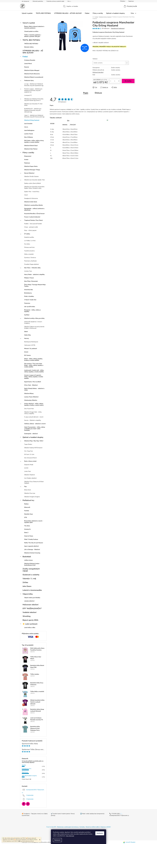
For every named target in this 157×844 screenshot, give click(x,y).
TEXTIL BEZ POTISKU (31, 40)
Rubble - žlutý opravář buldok (33, 224)
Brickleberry (28, 293)
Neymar (26, 67)
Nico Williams (28, 137)
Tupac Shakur (28, 444)
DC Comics (27, 355)
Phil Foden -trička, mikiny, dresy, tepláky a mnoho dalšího (34, 141)
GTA (25, 517)
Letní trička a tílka (29, 627)
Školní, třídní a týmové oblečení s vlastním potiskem (34, 27)
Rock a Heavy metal (30, 461)
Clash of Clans (28, 536)
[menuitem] (27, 13)
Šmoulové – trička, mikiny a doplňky (32, 310)
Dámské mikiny (29, 47)
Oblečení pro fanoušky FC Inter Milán (33, 104)
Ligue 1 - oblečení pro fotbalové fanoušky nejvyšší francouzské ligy (34, 116)
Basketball (27, 556)
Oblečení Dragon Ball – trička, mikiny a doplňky (33, 412)
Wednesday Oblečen (30, 400)
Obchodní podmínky (38, 1)
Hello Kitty (27, 335)
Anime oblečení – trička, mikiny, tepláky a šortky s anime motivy (34, 404)
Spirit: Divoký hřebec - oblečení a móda (34, 389)
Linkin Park (27, 471)
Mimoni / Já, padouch (30, 348)
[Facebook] (24, 804)
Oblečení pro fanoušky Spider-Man (34, 180)
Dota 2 (26, 532)
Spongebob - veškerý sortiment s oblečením (34, 209)
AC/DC (26, 468)
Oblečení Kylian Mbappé (31, 70)
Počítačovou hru (26, 768)
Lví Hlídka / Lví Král (29, 241)
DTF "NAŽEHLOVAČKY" (32, 608)
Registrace (131, 1)
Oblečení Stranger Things (32, 170)
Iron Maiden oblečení (30, 478)
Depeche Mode (28, 465)
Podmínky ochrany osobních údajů (55, 1)
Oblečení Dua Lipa (29, 493)
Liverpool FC (28, 95)
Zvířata (25, 582)
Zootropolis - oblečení (31, 434)
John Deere (27, 586)
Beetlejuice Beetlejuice (31, 342)
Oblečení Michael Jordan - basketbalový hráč (32, 564)
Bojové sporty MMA (30, 620)
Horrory (26, 338)
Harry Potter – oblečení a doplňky (34, 274)
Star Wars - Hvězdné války (32, 268)
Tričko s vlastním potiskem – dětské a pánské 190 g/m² (32, 35)
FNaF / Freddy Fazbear (31, 539)
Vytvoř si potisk (29, 23)
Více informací (70, 836)
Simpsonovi (27, 156)
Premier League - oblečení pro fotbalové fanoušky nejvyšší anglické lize (33, 90)
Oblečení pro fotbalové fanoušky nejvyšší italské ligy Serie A (33, 99)
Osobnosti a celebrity (31, 575)
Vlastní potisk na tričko (31, 31)
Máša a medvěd (28, 254)
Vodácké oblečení (29, 612)
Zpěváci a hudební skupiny (33, 437)
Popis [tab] (85, 93)
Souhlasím (100, 833)
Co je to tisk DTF (51, 827)
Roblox (26, 504)
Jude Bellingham (29, 130)
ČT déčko (27, 234)
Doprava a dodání (105, 827)
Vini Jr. (26, 127)
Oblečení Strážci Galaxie (31, 176)
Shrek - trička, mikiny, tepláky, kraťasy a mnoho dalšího (33, 359)
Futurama (27, 303)
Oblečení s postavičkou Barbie (33, 205)
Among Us (27, 529)
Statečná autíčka (29, 237)
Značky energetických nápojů (31, 570)
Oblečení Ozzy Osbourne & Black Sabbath (34, 482)
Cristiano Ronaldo (29, 60)
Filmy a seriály (28, 152)
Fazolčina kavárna (29, 251)
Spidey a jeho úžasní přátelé (32, 183)
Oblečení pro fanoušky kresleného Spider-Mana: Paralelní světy (34, 187)
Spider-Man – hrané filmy (31, 192)
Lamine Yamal (28, 134)
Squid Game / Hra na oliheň (32, 382)
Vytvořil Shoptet (130, 842)
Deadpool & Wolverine (31, 198)
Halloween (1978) (29, 345)
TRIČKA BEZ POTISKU (31, 44)
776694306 (29, 795)
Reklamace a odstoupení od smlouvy (68, 827)
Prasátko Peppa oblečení (31, 264)
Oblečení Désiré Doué (31, 145)
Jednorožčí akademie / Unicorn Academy (33, 322)
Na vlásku (27, 244)
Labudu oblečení (29, 601)
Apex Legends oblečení (31, 546)
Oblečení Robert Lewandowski (33, 77)
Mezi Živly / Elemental (31, 281)
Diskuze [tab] (98, 93)
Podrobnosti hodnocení (118, 28)
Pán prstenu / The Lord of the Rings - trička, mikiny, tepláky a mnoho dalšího (33, 365)
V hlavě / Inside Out (30, 300)
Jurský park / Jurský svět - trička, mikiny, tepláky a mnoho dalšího (34, 371)
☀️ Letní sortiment (30, 624)
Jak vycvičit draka (29, 306)
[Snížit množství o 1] (110, 81)
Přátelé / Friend (29, 278)
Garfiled (26, 315)
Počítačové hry (28, 500)
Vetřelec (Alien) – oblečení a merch (35, 424)
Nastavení (57, 840)
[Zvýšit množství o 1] (119, 81)
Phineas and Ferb (29, 247)
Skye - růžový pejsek (30, 230)
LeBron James (28, 560)
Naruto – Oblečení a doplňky (32, 420)
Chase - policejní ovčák (31, 227)
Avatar (26, 159)
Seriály (24, 765)
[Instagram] (28, 804)
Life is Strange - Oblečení (32, 549)
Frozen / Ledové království (32, 217)
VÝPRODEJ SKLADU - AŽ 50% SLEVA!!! (33, 52)
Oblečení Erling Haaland (31, 120)
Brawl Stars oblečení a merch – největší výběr (33, 521)
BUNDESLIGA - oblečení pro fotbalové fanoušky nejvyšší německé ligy (32, 110)
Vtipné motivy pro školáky (32, 598)
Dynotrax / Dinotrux (30, 257)
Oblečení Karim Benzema (32, 74)
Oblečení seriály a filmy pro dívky (34, 318)
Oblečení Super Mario (30, 166)
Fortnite (26, 511)
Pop (25, 486)
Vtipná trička (28, 594)
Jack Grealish (28, 124)
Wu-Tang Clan (28, 451)
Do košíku (128, 81)
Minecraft (27, 507)
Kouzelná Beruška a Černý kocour (34, 213)
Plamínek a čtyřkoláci (30, 261)
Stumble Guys (28, 514)
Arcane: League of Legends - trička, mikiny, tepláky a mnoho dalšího (33, 376)
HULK (26, 195)
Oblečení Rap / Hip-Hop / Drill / (33, 441)
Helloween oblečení (30, 604)
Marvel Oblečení (29, 173)
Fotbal (25, 56)
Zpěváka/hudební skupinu (29, 776)
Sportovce (25, 772)
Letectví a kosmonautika (32, 590)
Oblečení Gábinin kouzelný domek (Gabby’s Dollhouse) (34, 327)
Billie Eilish (27, 490)
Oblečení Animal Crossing (32, 553)
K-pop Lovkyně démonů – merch (33, 417)
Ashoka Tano (28, 271)
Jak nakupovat (25, 1)
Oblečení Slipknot (29, 475)
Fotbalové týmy (29, 80)
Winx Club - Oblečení (31, 385)
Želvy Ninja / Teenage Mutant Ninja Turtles (35, 285)
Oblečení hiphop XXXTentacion (33, 448)
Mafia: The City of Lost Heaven (33, 543)
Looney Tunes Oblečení (31, 397)
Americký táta (28, 290)
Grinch (26, 352)
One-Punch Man (29, 409)
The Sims (27, 526)
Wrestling (26, 616)
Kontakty (82, 827)
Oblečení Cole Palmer (30, 149)
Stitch (26, 331)
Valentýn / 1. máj (29, 578)
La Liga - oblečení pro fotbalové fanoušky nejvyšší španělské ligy (33, 84)
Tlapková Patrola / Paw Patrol (33, 220)
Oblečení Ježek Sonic (30, 202)
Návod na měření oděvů (93, 827)
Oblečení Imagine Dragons (32, 497)
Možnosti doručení (98, 72)
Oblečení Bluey (29, 393)
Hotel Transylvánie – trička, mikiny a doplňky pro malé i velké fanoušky (34, 428)
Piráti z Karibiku (29, 296)
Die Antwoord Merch (30, 458)
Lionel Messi (28, 63)
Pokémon (27, 163)
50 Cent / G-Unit (29, 454)
